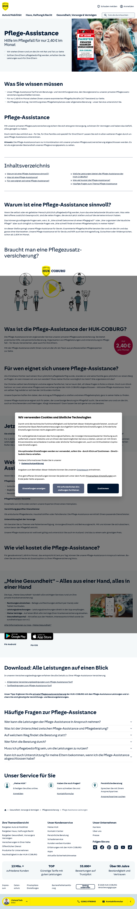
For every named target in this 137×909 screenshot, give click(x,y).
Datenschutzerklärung (32, 463)
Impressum (82, 470)
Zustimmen (103, 488)
